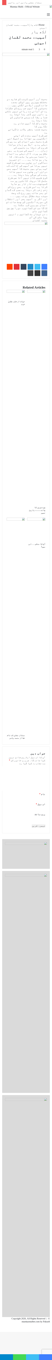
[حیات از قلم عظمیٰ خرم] (16, 292)
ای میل (40, 804)
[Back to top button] (51, 1330)
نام (42, 794)
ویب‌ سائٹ (40, 814)
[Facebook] (44, 267)
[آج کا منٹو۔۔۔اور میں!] (36, 520)
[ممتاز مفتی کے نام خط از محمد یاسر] (16, 520)
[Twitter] (37, 267)
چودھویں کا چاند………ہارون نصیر (37, 510)
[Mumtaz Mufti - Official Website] (26, 8)
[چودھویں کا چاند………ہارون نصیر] (36, 292)
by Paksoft (45, 1321)
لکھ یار (33, 25)
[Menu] (48, 14)
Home (42, 25)
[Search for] (3, 14)
